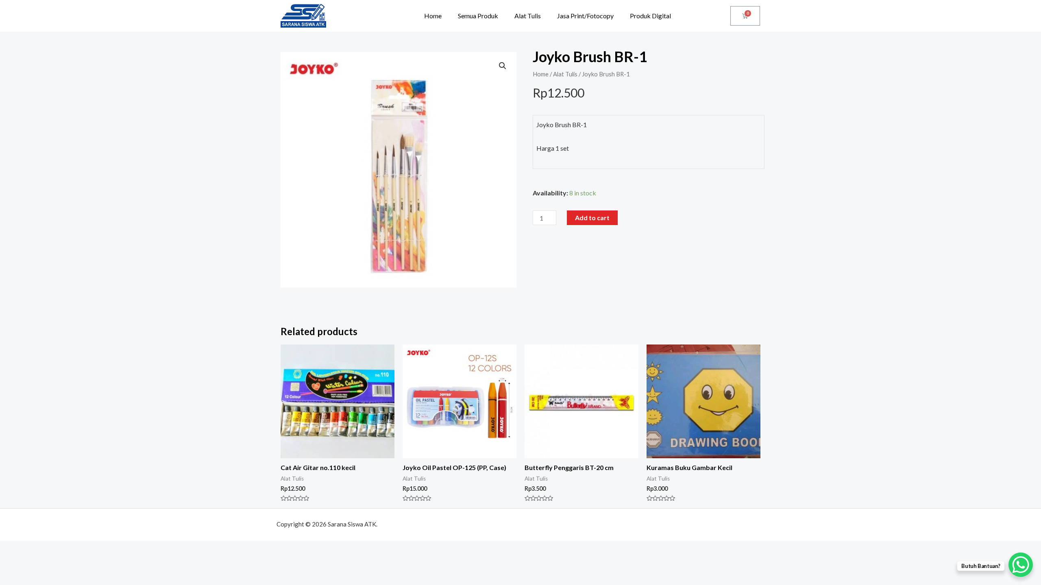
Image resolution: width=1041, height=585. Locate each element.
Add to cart (592, 217)
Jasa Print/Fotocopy (585, 16)
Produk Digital (650, 16)
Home (433, 16)
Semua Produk (478, 16)
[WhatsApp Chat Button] (1020, 564)
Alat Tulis (527, 16)
